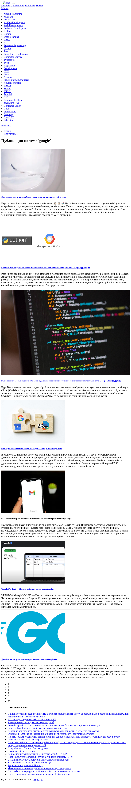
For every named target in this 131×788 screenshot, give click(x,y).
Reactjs (7, 85)
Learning (8, 114)
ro (38, 779)
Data (6, 74)
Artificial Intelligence (14, 22)
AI (5, 42)
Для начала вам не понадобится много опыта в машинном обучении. (33, 197)
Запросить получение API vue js (25, 765)
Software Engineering (15, 45)
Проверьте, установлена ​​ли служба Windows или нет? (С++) (40, 756)
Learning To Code (13, 100)
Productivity (10, 111)
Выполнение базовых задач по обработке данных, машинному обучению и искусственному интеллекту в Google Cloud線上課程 (61, 381)
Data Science (10, 19)
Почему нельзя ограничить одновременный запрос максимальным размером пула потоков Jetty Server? (64, 736)
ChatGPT (9, 117)
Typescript (9, 59)
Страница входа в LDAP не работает (28, 739)
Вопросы (30, 5)
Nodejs (7, 48)
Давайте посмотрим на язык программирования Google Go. (29, 659)
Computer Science (13, 57)
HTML (7, 91)
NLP (6, 71)
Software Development (15, 28)
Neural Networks (12, 82)
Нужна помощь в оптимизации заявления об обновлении (39, 774)
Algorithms (9, 65)
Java (6, 51)
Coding (7, 34)
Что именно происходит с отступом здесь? (31, 722)
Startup (7, 88)
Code (6, 108)
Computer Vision (12, 105)
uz (35, 779)
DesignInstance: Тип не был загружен (28, 748)
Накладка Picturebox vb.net (22, 751)
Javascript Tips (11, 103)
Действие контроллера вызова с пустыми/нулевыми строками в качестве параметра (53, 731)
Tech (6, 62)
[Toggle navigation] (13, 3)
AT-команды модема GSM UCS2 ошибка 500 (32, 719)
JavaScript (9, 16)
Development (10, 68)
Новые (7, 131)
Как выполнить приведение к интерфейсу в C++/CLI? (37, 754)
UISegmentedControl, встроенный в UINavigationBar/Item (38, 759)
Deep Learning (11, 36)
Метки (39, 5)
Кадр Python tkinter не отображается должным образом (37, 728)
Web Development (13, 25)
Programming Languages (16, 80)
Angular (8, 77)
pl (41, 779)
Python (7, 31)
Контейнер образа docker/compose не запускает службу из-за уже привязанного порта (54, 725)
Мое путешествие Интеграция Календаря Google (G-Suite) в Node (31, 448)
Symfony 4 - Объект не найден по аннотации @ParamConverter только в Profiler (51, 733)
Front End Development (16, 54)
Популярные (11, 133)
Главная (5, 5)
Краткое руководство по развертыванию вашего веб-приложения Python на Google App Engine (45, 267)
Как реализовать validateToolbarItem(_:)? (29, 762)
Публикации (17, 5)
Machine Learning (13, 13)
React (7, 39)
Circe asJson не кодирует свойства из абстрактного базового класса (44, 771)
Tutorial (8, 94)
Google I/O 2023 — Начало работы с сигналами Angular (27, 589)
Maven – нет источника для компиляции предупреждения (39, 768)
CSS (6, 97)
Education (9, 120)
